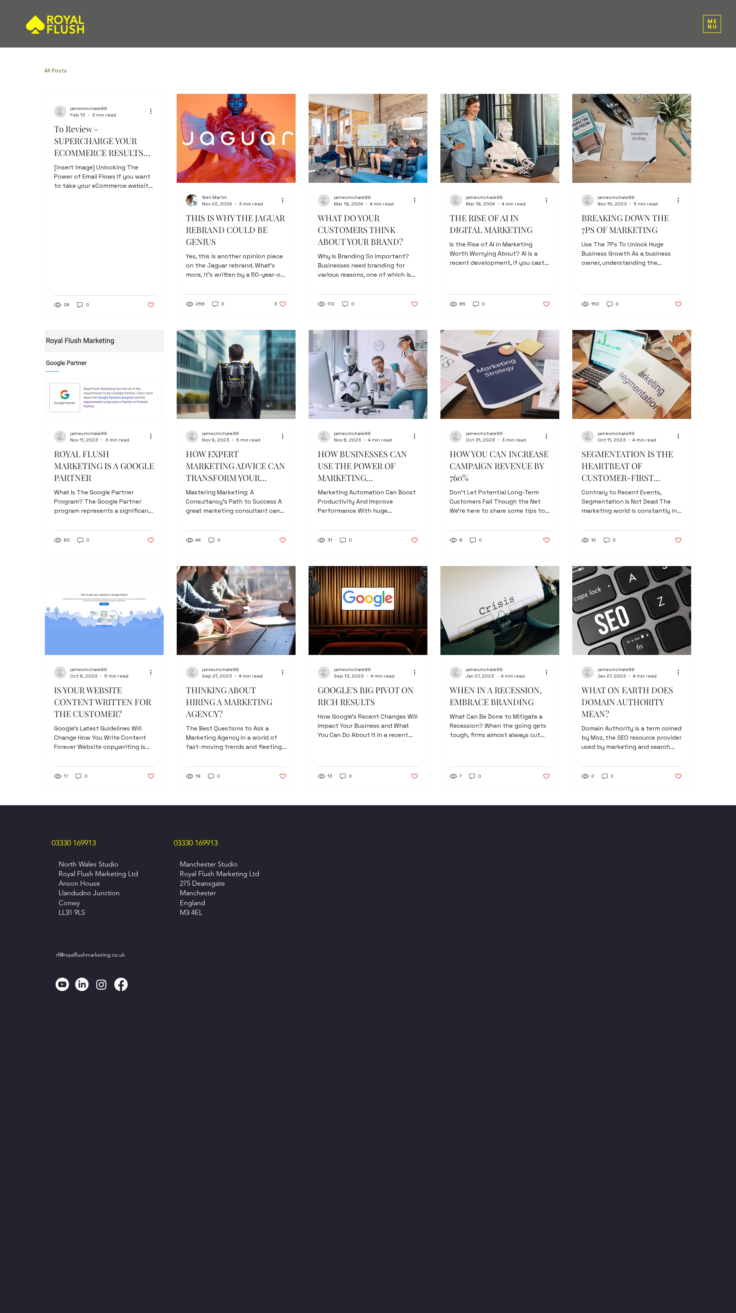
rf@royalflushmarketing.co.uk (90, 954)
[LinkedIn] (82, 984)
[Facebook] (121, 984)
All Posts (55, 70)
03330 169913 (74, 842)
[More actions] (153, 111)
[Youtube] (62, 984)
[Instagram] (101, 984)
